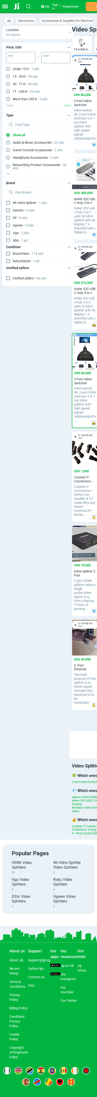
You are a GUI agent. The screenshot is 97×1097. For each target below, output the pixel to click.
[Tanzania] (29, 1070)
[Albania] (60, 1082)
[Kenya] (18, 1070)
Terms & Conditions (17, 984)
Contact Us (36, 977)
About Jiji (16, 960)
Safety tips (36, 968)
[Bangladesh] (86, 1070)
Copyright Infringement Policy (18, 1052)
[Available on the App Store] (55, 965)
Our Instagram (68, 976)
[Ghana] (41, 1070)
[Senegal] (63, 1070)
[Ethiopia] (52, 1070)
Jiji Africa (81, 968)
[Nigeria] (7, 1070)
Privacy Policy (14, 997)
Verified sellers (29, 278)
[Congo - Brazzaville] (48, 1082)
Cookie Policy (14, 1037)
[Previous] (78, 740)
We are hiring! (14, 971)
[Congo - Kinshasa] (37, 1082)
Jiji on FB (67, 966)
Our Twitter (69, 1000)
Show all (19, 135)
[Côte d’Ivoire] (75, 1070)
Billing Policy (18, 1008)
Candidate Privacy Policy (16, 1021)
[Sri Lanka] (26, 1082)
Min (10, 55)
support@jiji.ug (39, 960)
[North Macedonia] (71, 1082)
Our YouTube (67, 990)
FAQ (31, 985)
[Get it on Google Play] (55, 974)
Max (46, 55)
